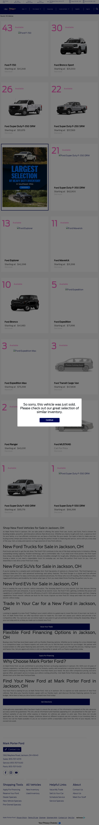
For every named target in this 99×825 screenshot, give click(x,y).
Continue (49, 420)
